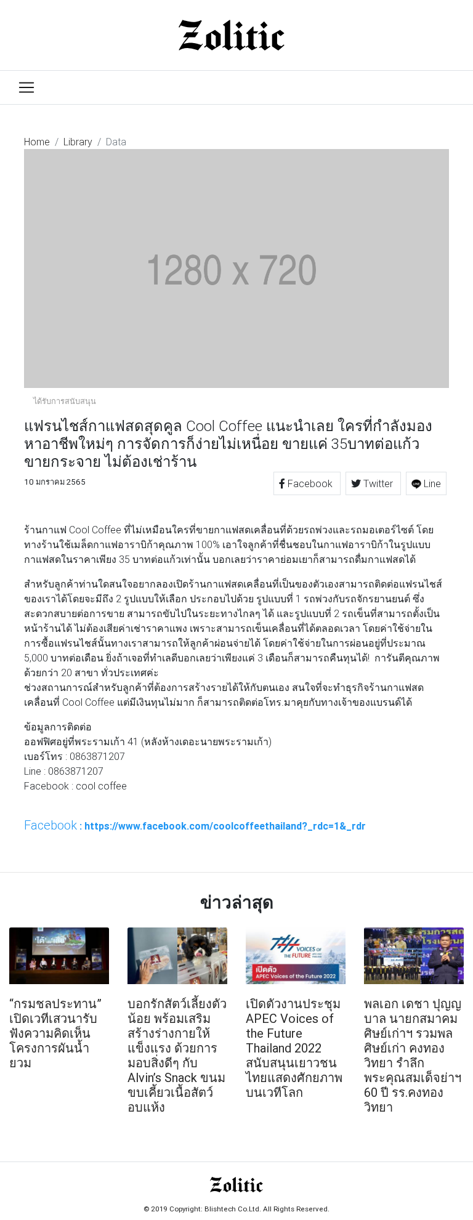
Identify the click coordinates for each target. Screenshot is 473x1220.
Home (37, 141)
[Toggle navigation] (26, 87)
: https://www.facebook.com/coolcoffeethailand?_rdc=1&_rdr (195, 825)
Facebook (310, 483)
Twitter (378, 483)
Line (431, 483)
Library (77, 141)
